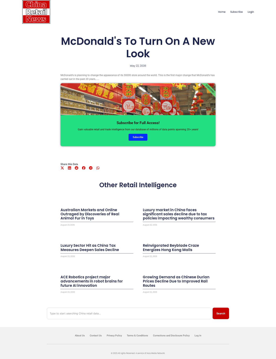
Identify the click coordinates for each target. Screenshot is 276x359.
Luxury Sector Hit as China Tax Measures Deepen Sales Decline (90, 247)
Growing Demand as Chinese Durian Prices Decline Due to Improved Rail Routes (176, 281)
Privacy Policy (114, 335)
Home (222, 12)
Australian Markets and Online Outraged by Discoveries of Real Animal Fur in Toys (90, 214)
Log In (198, 335)
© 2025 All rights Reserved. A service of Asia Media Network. (138, 353)
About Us (80, 335)
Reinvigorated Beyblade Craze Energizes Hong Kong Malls (171, 247)
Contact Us (96, 335)
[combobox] (129, 313)
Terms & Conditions (137, 335)
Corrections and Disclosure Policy (171, 335)
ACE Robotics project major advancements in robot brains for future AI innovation (92, 281)
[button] (62, 168)
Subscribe (236, 12)
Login (251, 12)
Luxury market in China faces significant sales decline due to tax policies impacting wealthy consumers (179, 214)
